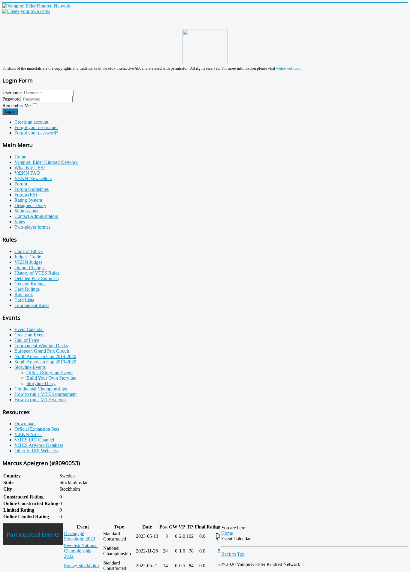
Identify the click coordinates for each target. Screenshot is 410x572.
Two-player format (32, 227)
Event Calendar (29, 329)
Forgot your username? (36, 127)
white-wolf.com (288, 68)
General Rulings (29, 283)
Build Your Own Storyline (51, 378)
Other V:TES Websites (36, 450)
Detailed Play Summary (36, 278)
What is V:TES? (29, 167)
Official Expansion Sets (36, 429)
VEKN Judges (28, 262)
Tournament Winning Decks (41, 345)
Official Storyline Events (49, 372)
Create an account (31, 122)
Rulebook (23, 294)
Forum (20, 183)
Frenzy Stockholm (81, 565)
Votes (19, 221)
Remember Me (16, 105)
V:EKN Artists (28, 434)
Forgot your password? (36, 132)
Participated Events (33, 534)
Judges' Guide (27, 256)
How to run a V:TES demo (40, 399)
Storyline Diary (41, 383)
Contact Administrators (36, 216)
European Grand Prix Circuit (41, 351)
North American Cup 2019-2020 (45, 356)
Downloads (25, 423)
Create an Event (29, 334)
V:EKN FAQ (27, 173)
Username (12, 92)
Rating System (28, 200)
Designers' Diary (30, 205)
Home (20, 156)
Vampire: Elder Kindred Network (46, 162)
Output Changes (29, 267)
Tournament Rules (31, 305)
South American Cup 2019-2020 (45, 361)
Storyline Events (30, 367)
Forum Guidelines (31, 189)
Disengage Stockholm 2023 (79, 536)
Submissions (26, 210)
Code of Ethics (28, 251)
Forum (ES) (25, 194)
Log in (10, 111)
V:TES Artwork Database (38, 445)
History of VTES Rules (36, 272)
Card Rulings (27, 289)
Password (12, 98)
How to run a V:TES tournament (45, 394)
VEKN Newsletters (33, 178)
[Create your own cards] (26, 11)
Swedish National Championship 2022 (81, 551)
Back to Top (233, 554)
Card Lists (24, 300)
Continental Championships (40, 388)
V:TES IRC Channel (34, 439)
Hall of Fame (26, 340)
